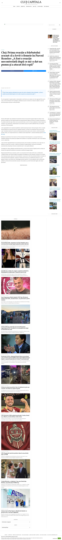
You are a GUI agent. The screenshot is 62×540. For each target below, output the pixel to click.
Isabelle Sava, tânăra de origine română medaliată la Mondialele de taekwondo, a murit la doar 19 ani (14, 271)
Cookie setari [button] (55, 538)
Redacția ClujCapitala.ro (17, 534)
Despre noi (10, 534)
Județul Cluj (23, 6)
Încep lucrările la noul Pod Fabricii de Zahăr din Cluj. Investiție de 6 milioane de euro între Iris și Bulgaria (55, 200)
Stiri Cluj (18, 6)
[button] (59, 25)
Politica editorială (25, 534)
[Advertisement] (31, 14)
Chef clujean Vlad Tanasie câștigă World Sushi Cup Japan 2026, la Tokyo (55, 142)
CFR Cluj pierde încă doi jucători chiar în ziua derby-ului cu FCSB (55, 108)
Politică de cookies (43, 534)
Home (14, 6)
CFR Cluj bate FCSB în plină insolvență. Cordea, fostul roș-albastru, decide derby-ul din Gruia (56, 39)
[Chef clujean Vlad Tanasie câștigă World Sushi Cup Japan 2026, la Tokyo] (53, 148)
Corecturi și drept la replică (34, 534)
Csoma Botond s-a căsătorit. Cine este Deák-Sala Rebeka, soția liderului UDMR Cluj (55, 114)
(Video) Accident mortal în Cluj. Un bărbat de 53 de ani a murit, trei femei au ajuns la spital (15, 388)
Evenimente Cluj (28, 6)
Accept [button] (59, 538)
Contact (6, 534)
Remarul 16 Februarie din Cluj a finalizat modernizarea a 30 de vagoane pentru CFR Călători (55, 177)
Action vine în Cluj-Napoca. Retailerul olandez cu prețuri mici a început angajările (14, 511)
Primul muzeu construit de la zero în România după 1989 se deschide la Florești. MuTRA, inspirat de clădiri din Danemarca (55, 154)
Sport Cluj (34, 6)
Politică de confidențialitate (52, 534)
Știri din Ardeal (40, 6)
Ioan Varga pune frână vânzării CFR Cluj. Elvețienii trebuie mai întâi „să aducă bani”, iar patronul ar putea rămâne (55, 66)
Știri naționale (46, 6)
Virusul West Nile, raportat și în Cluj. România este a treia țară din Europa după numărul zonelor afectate (15, 243)
